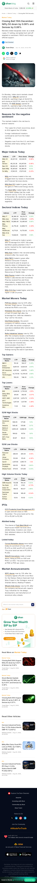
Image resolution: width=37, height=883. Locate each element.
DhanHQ (18, 797)
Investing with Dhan (18, 801)
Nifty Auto (8, 253)
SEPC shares (10, 573)
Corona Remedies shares (14, 544)
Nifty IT (7, 240)
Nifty (6, 176)
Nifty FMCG (9, 258)
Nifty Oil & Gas (10, 290)
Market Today (6, 658)
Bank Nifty (12, 190)
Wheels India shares (12, 586)
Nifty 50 (16, 97)
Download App (30, 880)
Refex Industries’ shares (14, 333)
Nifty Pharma (10, 275)
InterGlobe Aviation (12, 321)
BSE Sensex (16, 104)
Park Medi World (22, 525)
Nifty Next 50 (10, 184)
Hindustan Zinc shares (13, 311)
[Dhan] (9, 3)
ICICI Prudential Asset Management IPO (20, 509)
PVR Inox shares (11, 303)
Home (4, 13)
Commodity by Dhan (18, 804)
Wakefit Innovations (12, 556)
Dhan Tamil (18, 808)
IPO (3, 722)
